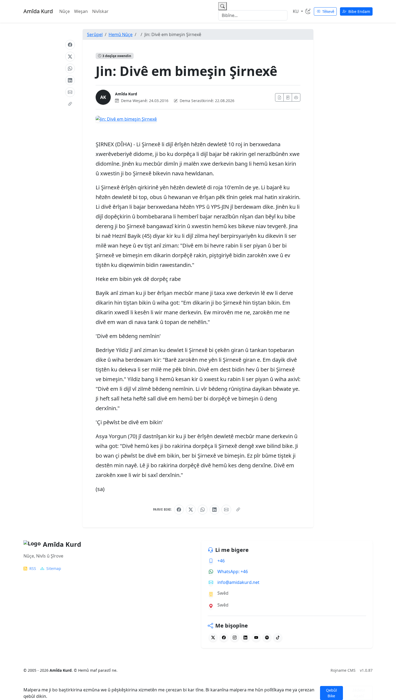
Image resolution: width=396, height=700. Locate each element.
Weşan (81, 11)
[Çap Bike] (296, 97)
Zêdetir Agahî (358, 693)
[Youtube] (256, 637)
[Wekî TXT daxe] (287, 97)
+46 (221, 561)
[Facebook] (70, 45)
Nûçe (64, 11)
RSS (32, 568)
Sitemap (53, 568)
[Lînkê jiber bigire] (70, 104)
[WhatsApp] (70, 68)
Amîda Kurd (126, 93)
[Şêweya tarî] (308, 11)
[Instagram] (234, 637)
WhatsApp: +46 (232, 571)
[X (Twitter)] (70, 56)
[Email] (70, 92)
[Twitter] (213, 637)
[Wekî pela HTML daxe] (279, 97)
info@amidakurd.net (238, 582)
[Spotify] (267, 637)
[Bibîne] (222, 6)
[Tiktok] (277, 637)
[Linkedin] (245, 637)
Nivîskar (100, 11)
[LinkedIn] (70, 80)
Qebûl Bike (331, 693)
